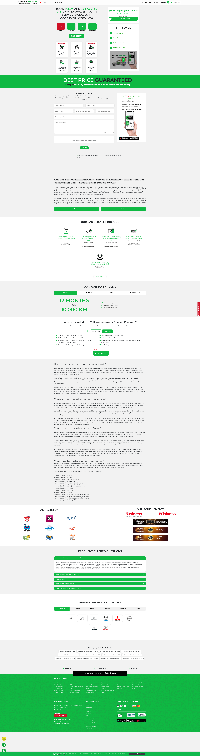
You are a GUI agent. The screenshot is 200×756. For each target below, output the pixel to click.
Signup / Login (176, 2)
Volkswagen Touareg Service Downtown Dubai (91, 654)
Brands (163, 2)
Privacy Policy (89, 728)
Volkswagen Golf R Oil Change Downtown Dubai (66, 237)
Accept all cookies (137, 754)
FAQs (87, 709)
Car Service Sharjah (90, 720)
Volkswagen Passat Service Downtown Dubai (110, 651)
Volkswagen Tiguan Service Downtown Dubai (88, 651)
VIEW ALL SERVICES (100, 276)
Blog (87, 715)
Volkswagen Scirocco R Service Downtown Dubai (87, 658)
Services (156, 2)
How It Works (148, 2)
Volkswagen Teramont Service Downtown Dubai (133, 658)
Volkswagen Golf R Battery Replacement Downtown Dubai (111, 238)
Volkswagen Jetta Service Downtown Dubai (65, 658)
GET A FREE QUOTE (101, 353)
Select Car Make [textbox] (60, 105)
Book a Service (76, 209)
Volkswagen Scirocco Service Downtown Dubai (110, 658)
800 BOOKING (60, 715)
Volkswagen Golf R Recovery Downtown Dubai (88, 238)
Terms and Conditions (91, 726)
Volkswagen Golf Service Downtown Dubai (131, 651)
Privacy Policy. (62, 754)
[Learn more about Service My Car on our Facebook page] (121, 706)
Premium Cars (95, 331)
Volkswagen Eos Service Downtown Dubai (132, 654)
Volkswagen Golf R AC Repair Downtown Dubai (134, 237)
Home (142, 2)
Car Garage (88, 713)
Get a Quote (123, 209)
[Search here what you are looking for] (168, 2)
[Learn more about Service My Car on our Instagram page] (125, 706)
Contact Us (88, 711)
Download (88, 717)
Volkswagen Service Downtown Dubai (67, 651)
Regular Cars (107, 331)
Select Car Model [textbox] (91, 105)
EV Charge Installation (91, 719)
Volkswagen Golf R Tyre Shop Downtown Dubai (100, 263)
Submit (84, 147)
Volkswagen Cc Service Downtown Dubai (112, 654)
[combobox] (68, 105)
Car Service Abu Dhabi (91, 722)
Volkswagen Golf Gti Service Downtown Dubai (68, 654)
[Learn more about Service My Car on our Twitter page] (118, 706)
